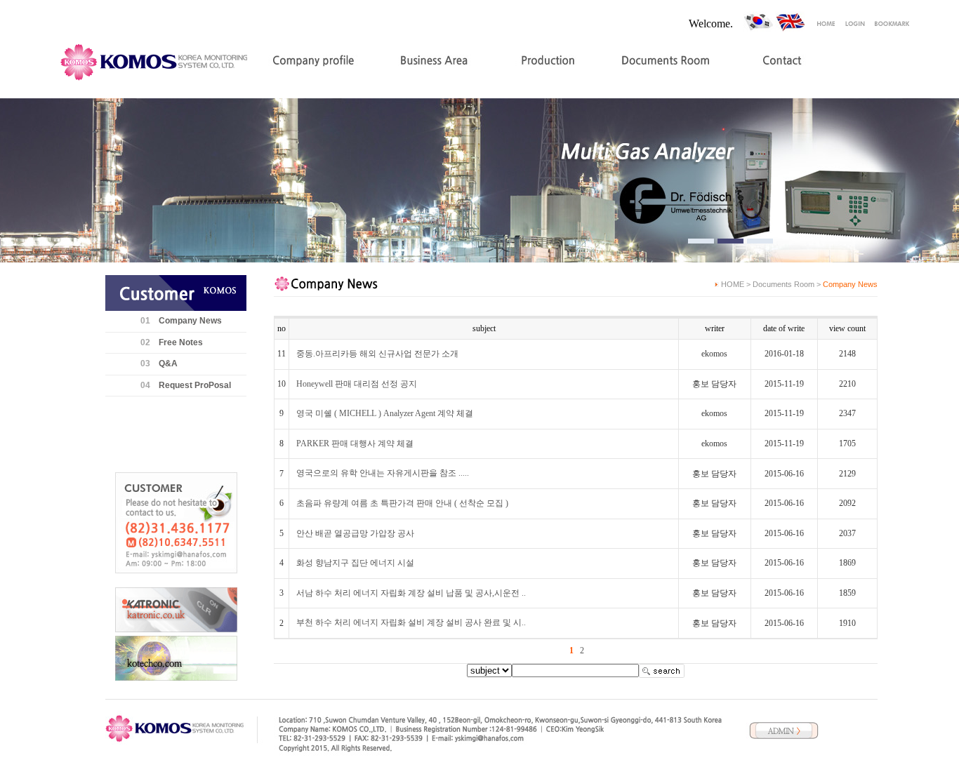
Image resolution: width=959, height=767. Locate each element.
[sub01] (701, 241)
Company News (190, 321)
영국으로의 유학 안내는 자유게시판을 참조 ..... (382, 473)
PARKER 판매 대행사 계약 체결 (355, 443)
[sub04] (760, 241)
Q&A (168, 363)
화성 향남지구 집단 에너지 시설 (355, 563)
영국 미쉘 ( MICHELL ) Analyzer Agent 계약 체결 (384, 413)
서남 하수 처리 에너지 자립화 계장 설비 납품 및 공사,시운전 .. (411, 593)
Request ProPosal (195, 385)
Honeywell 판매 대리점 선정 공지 (356, 384)
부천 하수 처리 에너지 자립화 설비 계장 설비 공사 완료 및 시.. (411, 622)
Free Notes (181, 342)
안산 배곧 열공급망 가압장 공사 (355, 533)
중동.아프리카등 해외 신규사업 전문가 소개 (377, 354)
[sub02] (730, 241)
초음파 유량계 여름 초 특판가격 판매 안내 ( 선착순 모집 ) (402, 503)
